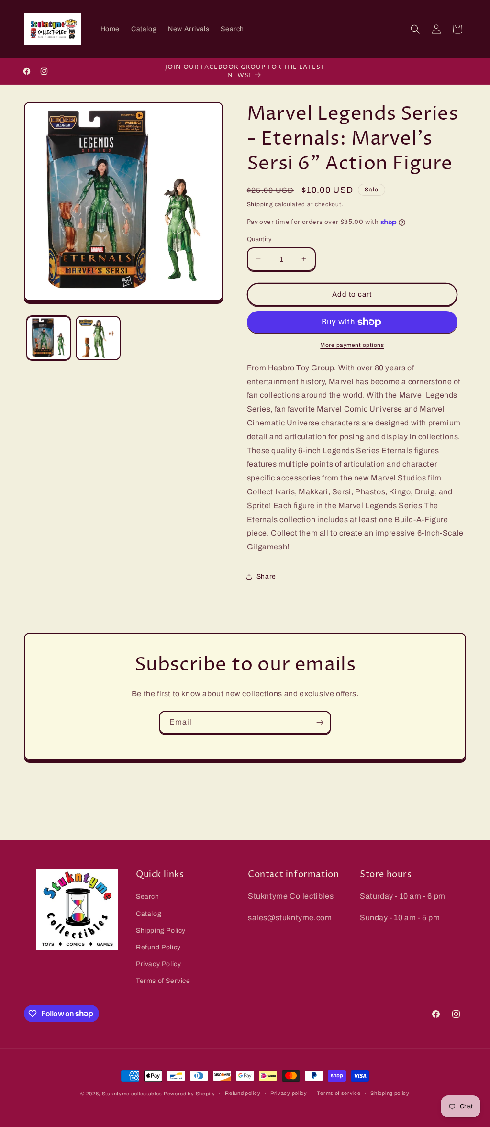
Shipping (260, 204)
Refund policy (242, 1093)
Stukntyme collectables (133, 1093)
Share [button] (266, 576)
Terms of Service (163, 980)
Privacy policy (288, 1093)
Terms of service (338, 1093)
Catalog (148, 913)
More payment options (352, 345)
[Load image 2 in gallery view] (98, 338)
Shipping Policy (161, 930)
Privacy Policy (158, 964)
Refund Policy (158, 947)
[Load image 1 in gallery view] (48, 338)
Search (147, 896)
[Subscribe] (319, 722)
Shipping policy (390, 1093)
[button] (415, 29)
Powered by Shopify (189, 1093)
